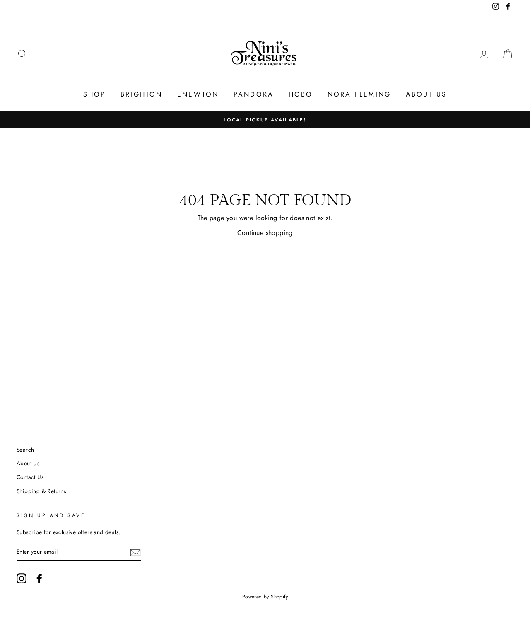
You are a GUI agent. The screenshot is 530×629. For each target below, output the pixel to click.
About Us (426, 94)
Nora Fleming (359, 94)
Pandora (254, 94)
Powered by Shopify (265, 596)
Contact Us (30, 477)
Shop (94, 94)
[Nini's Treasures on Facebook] (39, 578)
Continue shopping (265, 232)
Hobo (301, 94)
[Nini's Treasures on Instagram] (21, 578)
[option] (265, 119)
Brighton (141, 94)
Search (25, 449)
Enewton (198, 94)
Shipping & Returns (41, 491)
